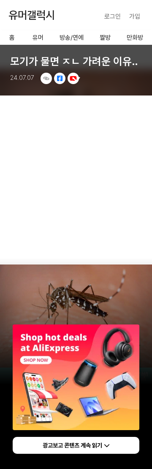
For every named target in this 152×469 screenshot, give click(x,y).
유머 (38, 37)
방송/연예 (72, 37)
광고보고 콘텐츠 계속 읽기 (72, 445)
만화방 (135, 37)
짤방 (105, 37)
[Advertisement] (76, 177)
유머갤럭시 (31, 15)
